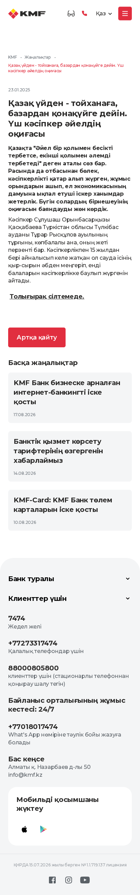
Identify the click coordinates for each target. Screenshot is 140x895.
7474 (16, 618)
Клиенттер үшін (37, 598)
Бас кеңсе (26, 759)
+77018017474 (32, 727)
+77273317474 (32, 643)
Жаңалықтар (37, 57)
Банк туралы (31, 579)
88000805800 (33, 668)
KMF (12, 57)
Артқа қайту (37, 337)
